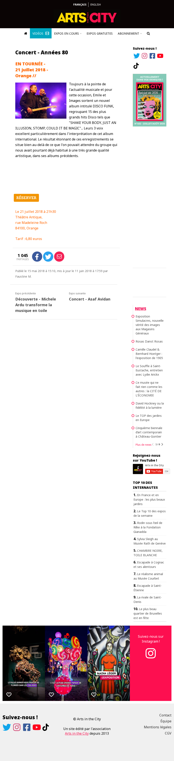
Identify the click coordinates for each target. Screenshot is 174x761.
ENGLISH (95, 4)
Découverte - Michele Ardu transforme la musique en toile (35, 304)
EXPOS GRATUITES (100, 33)
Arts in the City (77, 733)
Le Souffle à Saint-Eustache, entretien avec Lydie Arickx (149, 370)
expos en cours (66, 33)
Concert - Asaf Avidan (89, 299)
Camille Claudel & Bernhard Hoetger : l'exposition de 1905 (149, 353)
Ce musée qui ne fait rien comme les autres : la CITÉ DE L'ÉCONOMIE (149, 388)
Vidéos (38, 33)
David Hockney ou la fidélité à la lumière (150, 405)
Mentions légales (157, 727)
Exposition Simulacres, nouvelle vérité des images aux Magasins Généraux (150, 324)
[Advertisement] (149, 196)
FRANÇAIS (79, 4)
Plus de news (144, 444)
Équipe (165, 721)
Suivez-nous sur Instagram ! (151, 638)
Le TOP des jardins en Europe (149, 418)
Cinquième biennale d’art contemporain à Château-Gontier (149, 432)
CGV (168, 733)
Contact (165, 715)
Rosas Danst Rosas (149, 341)
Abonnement (128, 33)
